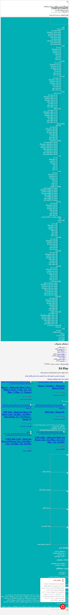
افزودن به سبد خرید (59, 395)
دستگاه (62, 350)
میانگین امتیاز (29, 376)
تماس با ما (61, 573)
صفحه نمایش (61, 354)
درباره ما (62, 572)
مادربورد (62, 361)
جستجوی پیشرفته (52, 379)
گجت (63, 357)
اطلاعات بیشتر (60, 449)
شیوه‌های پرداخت (59, 551)
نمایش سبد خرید (56, 12)
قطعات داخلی (60, 356)
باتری (63, 347)
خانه (67, 364)
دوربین (63, 352)
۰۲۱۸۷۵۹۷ (54, 428)
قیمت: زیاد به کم (38, 376)
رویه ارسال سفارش (59, 553)
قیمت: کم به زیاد (49, 376)
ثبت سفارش (61, 554)
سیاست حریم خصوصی (58, 563)
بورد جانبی (62, 349)
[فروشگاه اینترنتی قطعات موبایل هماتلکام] (62, 5)
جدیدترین (56, 376)
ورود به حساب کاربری (61, 10)
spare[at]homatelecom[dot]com (48, 430)
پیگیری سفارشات (59, 556)
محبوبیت (62, 376)
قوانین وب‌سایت (60, 565)
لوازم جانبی (61, 359)
